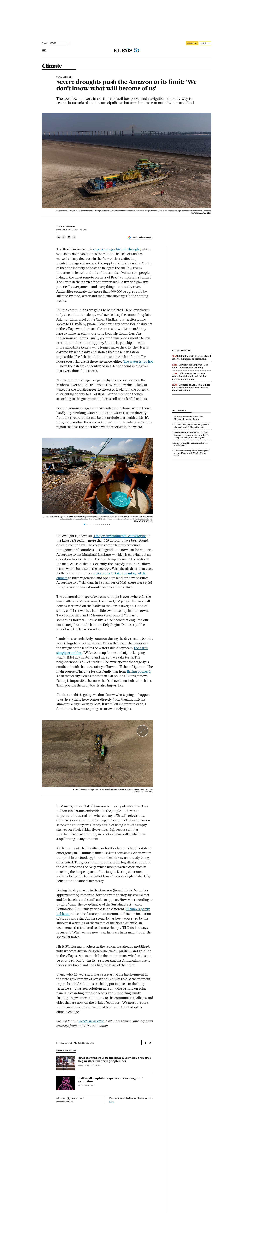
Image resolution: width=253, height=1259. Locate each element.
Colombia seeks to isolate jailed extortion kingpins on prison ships (191, 357)
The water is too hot (138, 361)
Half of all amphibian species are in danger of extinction (110, 1080)
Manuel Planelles (85, 1065)
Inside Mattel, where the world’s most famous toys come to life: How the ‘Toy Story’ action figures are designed (192, 435)
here (111, 1101)
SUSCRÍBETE (192, 43)
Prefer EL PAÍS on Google (141, 237)
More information (64, 1101)
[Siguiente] (146, 476)
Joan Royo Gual (66, 226)
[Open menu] (44, 50)
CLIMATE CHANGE (63, 77)
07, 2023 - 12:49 (78, 230)
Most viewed (179, 410)
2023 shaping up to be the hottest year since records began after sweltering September (114, 1060)
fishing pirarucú (139, 671)
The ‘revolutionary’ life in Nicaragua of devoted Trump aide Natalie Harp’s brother (191, 453)
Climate (52, 66)
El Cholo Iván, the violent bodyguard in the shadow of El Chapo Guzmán (192, 425)
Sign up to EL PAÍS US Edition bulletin (77, 1043)
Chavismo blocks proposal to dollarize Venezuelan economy (190, 366)
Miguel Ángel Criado (86, 1086)
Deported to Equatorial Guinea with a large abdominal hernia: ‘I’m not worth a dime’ (191, 388)
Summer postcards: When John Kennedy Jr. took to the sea (188, 417)
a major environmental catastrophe (119, 536)
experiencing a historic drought (116, 249)
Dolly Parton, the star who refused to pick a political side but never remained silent (189, 376)
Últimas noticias (181, 351)
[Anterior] (49, 476)
